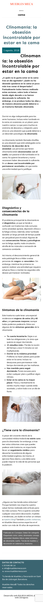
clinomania (27, 535)
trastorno (28, 543)
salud (27, 538)
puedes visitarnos (32, 519)
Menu (21, 10)
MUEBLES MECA (21, 4)
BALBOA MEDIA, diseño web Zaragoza (27, 596)
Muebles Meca (18, 538)
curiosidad (7, 538)
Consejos (18, 532)
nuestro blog (9, 519)
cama (20, 535)
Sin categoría (33, 532)
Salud (25, 532)
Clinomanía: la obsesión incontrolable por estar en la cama (21, 34)
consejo (36, 535)
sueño (17, 541)
